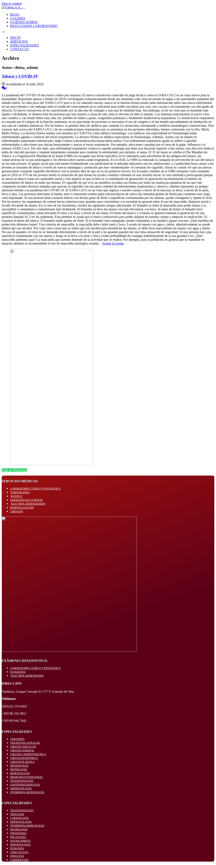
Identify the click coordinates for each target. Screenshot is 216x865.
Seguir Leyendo (113, 243)
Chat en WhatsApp (14, 470)
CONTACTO (19, 49)
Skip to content (12, 3)
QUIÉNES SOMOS (24, 22)
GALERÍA (17, 18)
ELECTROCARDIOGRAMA (27, 675)
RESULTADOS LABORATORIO (34, 26)
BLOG (15, 14)
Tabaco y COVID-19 (20, 76)
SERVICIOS (19, 41)
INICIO (15, 37)
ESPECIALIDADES (24, 45)
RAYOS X (16, 496)
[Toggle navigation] (23, 8)
